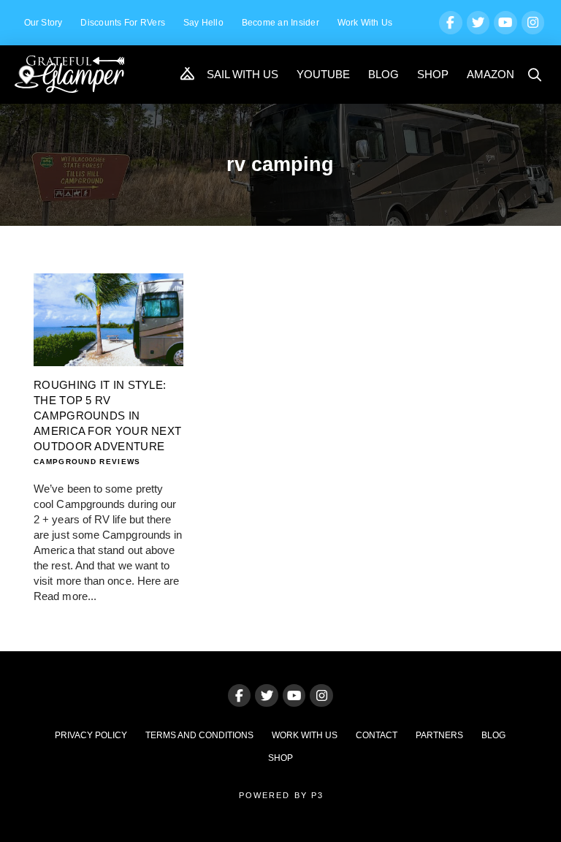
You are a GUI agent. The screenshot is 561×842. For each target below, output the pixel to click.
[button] (535, 74)
